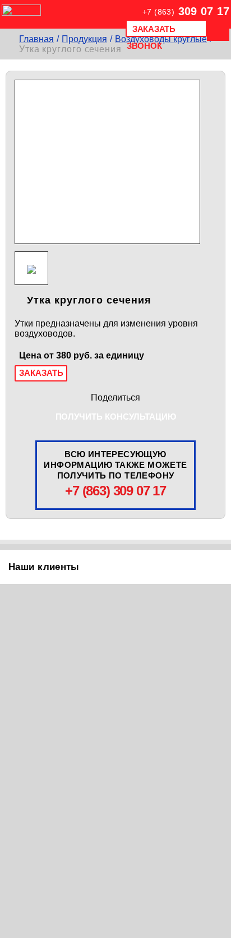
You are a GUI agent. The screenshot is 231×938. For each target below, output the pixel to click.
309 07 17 (185, 11)
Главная (36, 39)
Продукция (84, 39)
